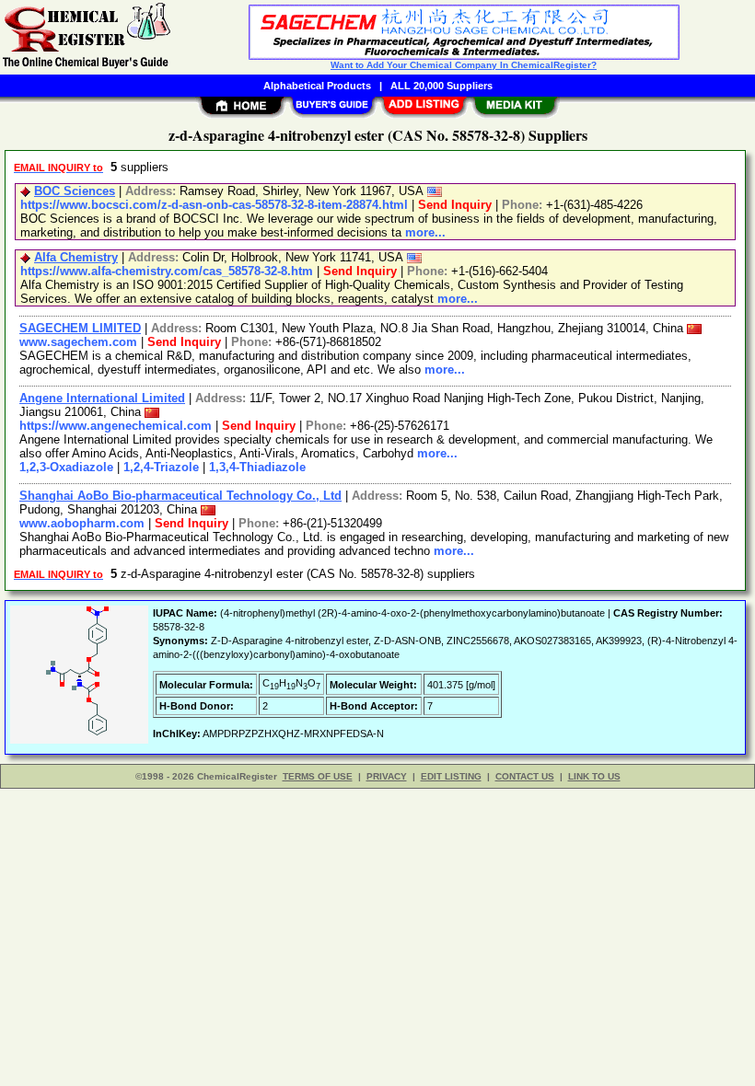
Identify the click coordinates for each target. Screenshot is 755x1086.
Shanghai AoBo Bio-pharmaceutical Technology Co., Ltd (180, 496)
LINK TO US (594, 776)
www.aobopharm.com (82, 523)
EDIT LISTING (451, 776)
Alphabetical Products (317, 85)
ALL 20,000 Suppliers (441, 85)
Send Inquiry (455, 205)
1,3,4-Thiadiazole (257, 467)
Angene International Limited (102, 398)
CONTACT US (524, 776)
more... (425, 232)
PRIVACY (386, 776)
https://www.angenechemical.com (115, 426)
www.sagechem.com (78, 342)
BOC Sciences (74, 191)
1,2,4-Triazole (161, 467)
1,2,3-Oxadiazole (66, 467)
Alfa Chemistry (76, 257)
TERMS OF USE (318, 776)
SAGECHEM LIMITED (80, 328)
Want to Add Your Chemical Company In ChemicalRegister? (464, 65)
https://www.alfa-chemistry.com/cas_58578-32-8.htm (166, 271)
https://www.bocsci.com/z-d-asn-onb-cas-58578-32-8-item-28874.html (214, 205)
